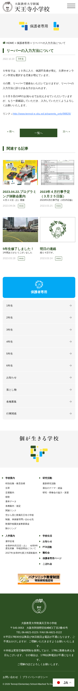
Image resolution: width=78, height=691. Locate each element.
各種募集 (11, 401)
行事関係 (11, 413)
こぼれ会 (47, 564)
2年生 (9, 317)
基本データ (10, 501)
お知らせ (11, 377)
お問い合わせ (10, 677)
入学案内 (10, 535)
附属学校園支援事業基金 (17, 524)
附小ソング (10, 528)
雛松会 (46, 552)
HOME (10, 42)
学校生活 (47, 535)
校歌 (7, 497)
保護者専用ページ (52, 558)
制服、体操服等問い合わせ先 (19, 519)
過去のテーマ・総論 (52, 488)
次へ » (66, 131)
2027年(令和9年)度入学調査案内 (21, 553)
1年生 (9, 305)
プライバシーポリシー (35, 677)
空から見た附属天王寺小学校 (19, 515)
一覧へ (38, 132)
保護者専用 (23, 42)
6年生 (9, 365)
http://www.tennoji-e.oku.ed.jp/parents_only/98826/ (42, 113)
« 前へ (10, 131)
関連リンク (10, 510)
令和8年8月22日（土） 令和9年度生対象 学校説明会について (21, 547)
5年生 (9, 353)
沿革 (7, 488)
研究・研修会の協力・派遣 (56, 492)
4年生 (9, 341)
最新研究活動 (49, 483)
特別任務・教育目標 (15, 483)
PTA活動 (47, 547)
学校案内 (10, 478)
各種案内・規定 (13, 506)
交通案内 (9, 492)
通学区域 (9, 541)
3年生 (9, 329)
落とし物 (11, 389)
